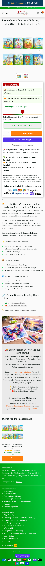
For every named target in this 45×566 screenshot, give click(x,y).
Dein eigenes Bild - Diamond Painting (19, 518)
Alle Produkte (9, 515)
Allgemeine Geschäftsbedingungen (17, 501)
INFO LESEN (31, 3)
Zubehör (19, 152)
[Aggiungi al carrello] (12, 458)
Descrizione (6, 200)
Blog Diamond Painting (13, 531)
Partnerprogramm (10, 507)
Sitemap (6, 541)
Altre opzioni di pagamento (22, 145)
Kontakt (6, 504)
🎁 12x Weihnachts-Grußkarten (16, 306)
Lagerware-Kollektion (22, 372)
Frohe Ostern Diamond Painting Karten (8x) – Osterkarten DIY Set (12, 446)
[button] (9, 131)
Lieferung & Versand (12, 499)
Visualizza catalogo (3, 13)
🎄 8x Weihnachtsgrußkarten (15, 303)
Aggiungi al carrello (26, 133)
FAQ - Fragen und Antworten (15, 520)
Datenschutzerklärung (12, 496)
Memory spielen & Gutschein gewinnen (19, 533)
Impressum (8, 491)
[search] (7, 13)
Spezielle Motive (33, 152)
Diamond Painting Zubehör (26, 408)
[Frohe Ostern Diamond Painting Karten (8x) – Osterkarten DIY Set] (12, 431)
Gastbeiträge (8, 536)
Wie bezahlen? (9, 528)
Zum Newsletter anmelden (14, 525)
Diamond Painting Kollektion (18, 406)
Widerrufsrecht (9, 494)
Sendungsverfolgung (11, 523)
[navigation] (19, 76)
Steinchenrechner (10, 538)
